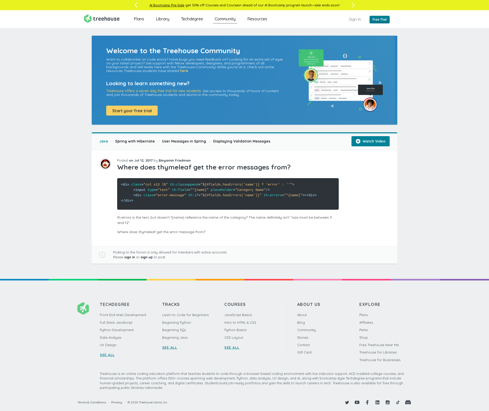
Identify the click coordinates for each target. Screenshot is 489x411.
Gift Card (304, 352)
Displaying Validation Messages (241, 141)
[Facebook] (367, 402)
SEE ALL (107, 355)
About (302, 315)
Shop (363, 337)
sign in (129, 257)
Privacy (116, 402)
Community (225, 18)
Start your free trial (132, 110)
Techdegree (192, 18)
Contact (303, 345)
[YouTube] (357, 402)
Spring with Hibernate (135, 141)
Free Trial (380, 19)
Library (162, 18)
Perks (363, 330)
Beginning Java (174, 337)
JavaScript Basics (238, 315)
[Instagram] (387, 402)
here (184, 70)
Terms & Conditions (91, 402)
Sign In (355, 19)
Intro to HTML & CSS (240, 322)
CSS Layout (233, 337)
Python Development (117, 330)
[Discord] (408, 402)
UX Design (108, 345)
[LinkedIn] (377, 402)
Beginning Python (176, 322)
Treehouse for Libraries (378, 352)
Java (103, 141)
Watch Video (373, 141)
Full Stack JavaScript (116, 322)
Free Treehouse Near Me (379, 345)
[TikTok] (397, 402)
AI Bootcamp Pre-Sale (167, 5)
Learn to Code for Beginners (185, 315)
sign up (147, 257)
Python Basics (235, 330)
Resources (257, 18)
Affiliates (366, 322)
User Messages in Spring (184, 141)
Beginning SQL (174, 330)
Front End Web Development (123, 315)
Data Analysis (110, 337)
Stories (302, 337)
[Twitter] (346, 402)
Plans (139, 18)
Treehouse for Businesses (379, 360)
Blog (301, 322)
